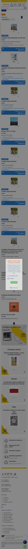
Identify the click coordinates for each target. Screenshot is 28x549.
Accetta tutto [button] (14, 282)
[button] (14, 274)
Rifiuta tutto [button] (14, 285)
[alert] (14, 274)
